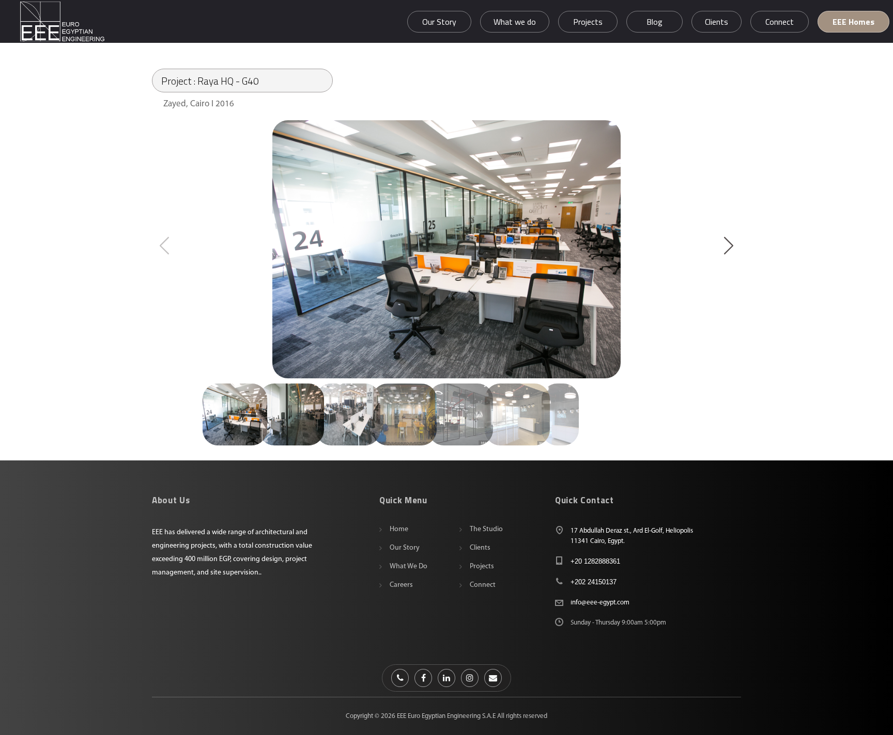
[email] (493, 678)
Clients (480, 548)
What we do (408, 566)
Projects (482, 566)
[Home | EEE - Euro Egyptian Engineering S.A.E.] (62, 21)
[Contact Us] (400, 678)
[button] (728, 245)
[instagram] (470, 678)
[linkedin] (446, 678)
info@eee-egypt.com (600, 602)
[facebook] (423, 678)
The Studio (486, 529)
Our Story (405, 548)
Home (399, 529)
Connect (483, 585)
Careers (401, 585)
